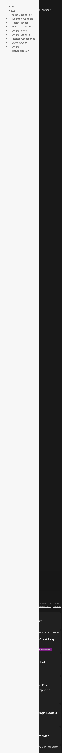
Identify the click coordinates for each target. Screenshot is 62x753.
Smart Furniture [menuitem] (21, 34)
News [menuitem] (12, 10)
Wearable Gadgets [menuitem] (22, 18)
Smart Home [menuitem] (19, 30)
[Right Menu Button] (0, 2)
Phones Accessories (42, 650)
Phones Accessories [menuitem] (23, 38)
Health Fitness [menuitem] (20, 22)
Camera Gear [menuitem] (19, 42)
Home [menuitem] (12, 6)
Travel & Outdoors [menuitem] (22, 26)
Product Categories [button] (20, 14)
